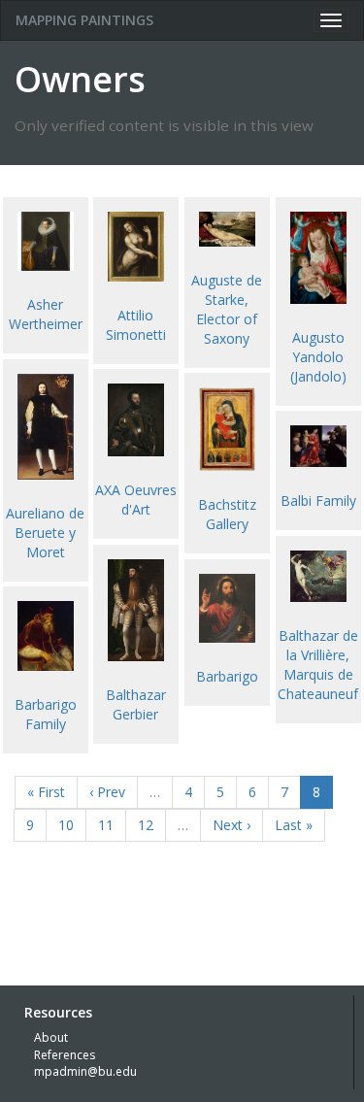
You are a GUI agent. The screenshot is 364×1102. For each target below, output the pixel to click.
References (64, 1055)
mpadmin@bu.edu (85, 1071)
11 (106, 825)
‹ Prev (107, 792)
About (51, 1037)
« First (46, 792)
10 (66, 825)
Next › (231, 825)
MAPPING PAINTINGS (84, 20)
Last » (294, 825)
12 (145, 825)
